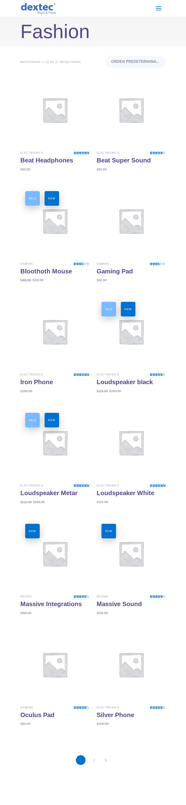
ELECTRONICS (31, 152)
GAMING (26, 263)
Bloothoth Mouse (46, 271)
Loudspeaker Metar (49, 493)
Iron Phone (36, 382)
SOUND (26, 596)
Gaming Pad (115, 271)
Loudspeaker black (125, 382)
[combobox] (135, 62)
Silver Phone (115, 715)
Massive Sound (119, 604)
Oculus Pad (37, 715)
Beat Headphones (46, 160)
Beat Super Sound (124, 160)
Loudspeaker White (125, 493)
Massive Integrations (51, 604)
